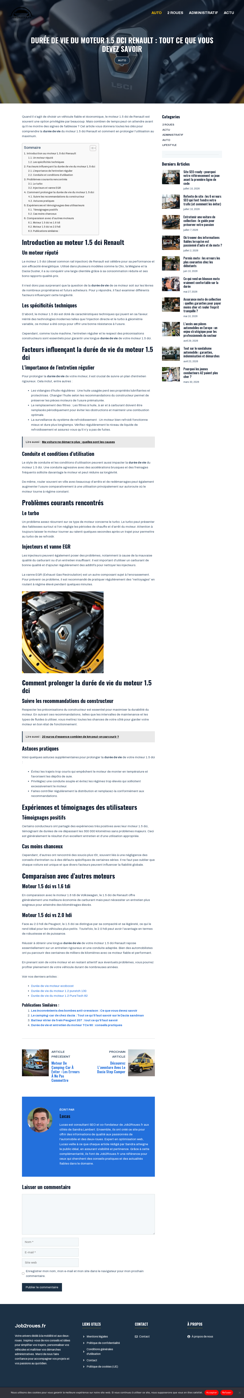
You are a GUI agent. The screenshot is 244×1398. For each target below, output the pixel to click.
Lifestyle (169, 145)
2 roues (175, 13)
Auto (156, 13)
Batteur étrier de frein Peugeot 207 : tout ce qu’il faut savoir (74, 1020)
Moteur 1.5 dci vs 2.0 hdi (46, 226)
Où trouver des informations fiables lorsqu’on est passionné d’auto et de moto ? (202, 241)
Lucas (64, 1115)
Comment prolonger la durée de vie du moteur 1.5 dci (60, 192)
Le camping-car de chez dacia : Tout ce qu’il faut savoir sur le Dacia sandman (87, 1015)
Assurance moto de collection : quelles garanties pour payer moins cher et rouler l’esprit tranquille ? (202, 305)
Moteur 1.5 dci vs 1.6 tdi (46, 222)
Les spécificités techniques (48, 162)
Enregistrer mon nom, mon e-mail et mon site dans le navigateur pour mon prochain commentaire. (85, 1273)
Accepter (211, 1392)
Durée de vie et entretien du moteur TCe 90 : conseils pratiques (76, 1025)
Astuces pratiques (43, 201)
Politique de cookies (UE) (102, 1366)
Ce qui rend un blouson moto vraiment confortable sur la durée (201, 282)
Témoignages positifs (45, 209)
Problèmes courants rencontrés (47, 179)
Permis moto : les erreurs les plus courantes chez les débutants (201, 262)
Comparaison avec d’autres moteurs (50, 218)
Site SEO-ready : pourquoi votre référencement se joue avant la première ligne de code (201, 177)
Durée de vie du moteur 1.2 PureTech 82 (59, 995)
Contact (92, 1360)
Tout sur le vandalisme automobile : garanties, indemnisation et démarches (201, 352)
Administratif (203, 13)
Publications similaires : (46, 231)
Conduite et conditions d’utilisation (53, 175)
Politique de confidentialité (103, 1342)
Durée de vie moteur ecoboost (52, 986)
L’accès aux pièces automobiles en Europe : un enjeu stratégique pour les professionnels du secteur (200, 329)
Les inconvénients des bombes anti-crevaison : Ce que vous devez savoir (84, 1010)
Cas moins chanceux (44, 214)
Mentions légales (97, 1336)
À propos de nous (202, 1336)
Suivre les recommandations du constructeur (58, 196)
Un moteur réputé (43, 157)
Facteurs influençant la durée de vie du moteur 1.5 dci (61, 166)
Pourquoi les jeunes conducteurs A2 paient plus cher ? (200, 373)
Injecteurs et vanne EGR (47, 188)
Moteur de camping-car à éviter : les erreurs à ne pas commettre (65, 1071)
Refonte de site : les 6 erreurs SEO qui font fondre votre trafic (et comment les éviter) (202, 200)
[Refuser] (239, 1392)
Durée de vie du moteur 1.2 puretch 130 (58, 991)
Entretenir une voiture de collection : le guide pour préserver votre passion (199, 220)
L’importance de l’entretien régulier (53, 171)
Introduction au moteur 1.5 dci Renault (51, 153)
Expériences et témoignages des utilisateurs (55, 205)
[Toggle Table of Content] (91, 148)
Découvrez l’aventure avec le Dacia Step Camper (111, 1067)
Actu (229, 13)
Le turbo (38, 183)
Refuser (226, 1392)
